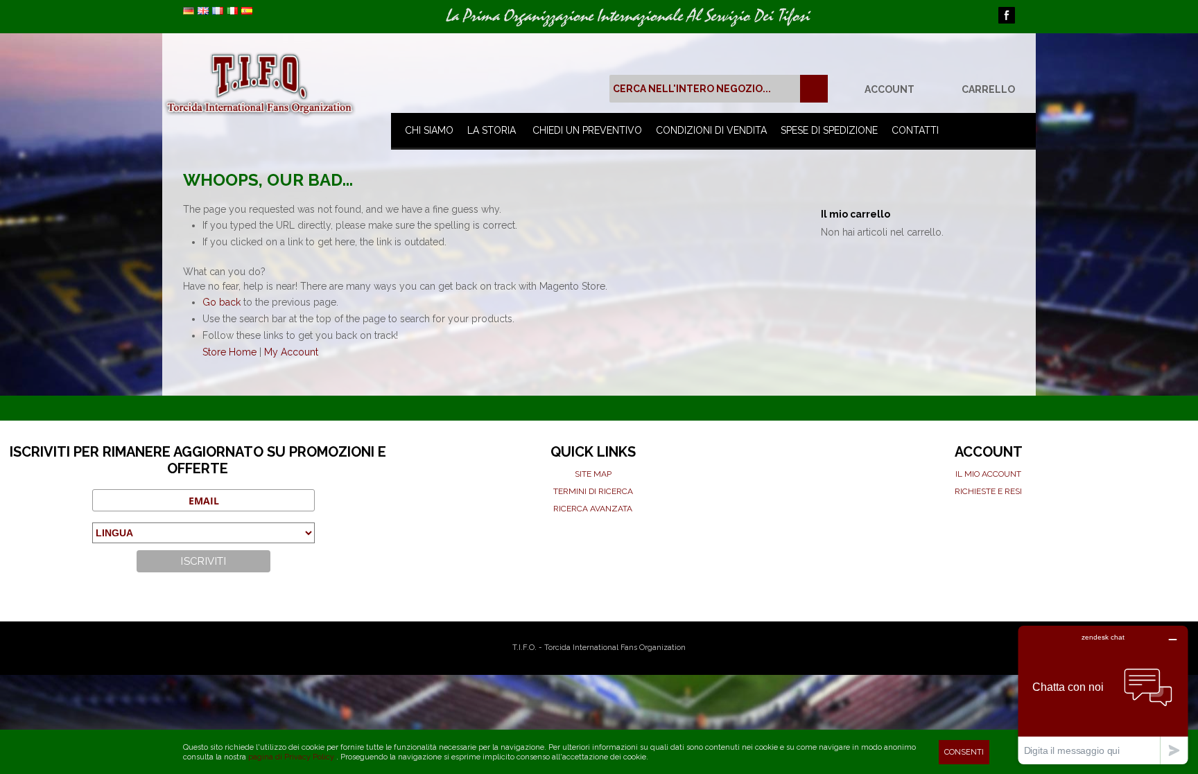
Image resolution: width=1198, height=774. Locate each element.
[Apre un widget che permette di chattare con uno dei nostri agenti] (1103, 694)
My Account (291, 352)
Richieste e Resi (988, 491)
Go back (221, 302)
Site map (593, 474)
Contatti (915, 130)
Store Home (229, 352)
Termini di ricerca (593, 491)
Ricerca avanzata (592, 508)
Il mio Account (988, 474)
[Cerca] (814, 89)
